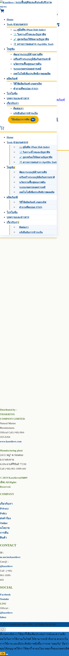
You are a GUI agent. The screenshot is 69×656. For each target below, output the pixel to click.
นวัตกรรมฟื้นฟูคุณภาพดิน (27, 64)
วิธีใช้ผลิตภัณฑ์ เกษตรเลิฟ (27, 83)
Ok (2, 653)
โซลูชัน (11, 49)
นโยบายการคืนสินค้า (5, 532)
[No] (7, 654)
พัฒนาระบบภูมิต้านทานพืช (28, 54)
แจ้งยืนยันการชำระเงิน (25, 113)
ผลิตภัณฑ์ (12, 78)
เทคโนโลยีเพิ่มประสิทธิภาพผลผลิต (32, 73)
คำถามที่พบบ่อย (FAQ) (25, 88)
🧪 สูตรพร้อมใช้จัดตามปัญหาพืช (31, 39)
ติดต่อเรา (18, 108)
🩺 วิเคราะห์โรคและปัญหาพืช (29, 34)
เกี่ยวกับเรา (13, 103)
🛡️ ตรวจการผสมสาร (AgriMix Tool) (33, 44)
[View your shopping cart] (2, 12)
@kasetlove (6, 566)
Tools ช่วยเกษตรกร (17, 24)
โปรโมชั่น (12, 93)
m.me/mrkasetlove (10, 557)
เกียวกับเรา (6, 503)
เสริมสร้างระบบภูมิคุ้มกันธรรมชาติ (32, 59)
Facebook (5, 594)
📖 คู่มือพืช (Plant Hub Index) (29, 29)
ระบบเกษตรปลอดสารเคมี (27, 68)
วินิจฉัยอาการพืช (22, 119)
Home (10, 19)
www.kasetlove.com (11, 441)
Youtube (4, 599)
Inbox (3, 617)
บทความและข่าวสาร (18, 98)
